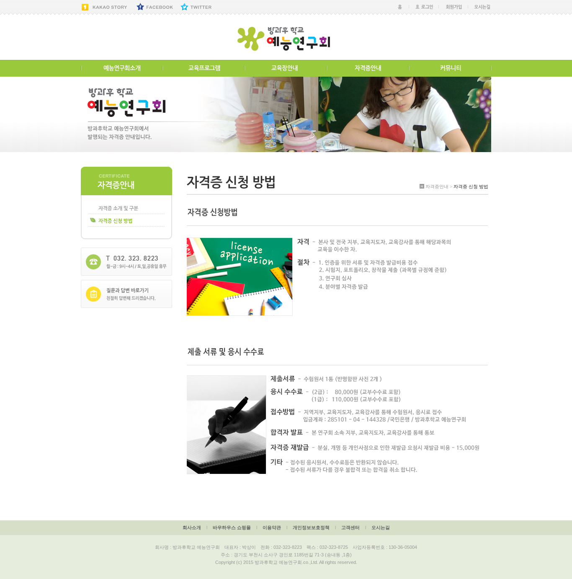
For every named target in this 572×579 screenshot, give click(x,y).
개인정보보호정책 (311, 527)
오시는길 (380, 527)
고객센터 (350, 527)
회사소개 (192, 527)
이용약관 (272, 527)
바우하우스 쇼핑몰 (232, 527)
